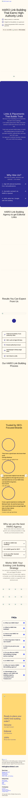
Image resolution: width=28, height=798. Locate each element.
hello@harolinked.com (10, 766)
